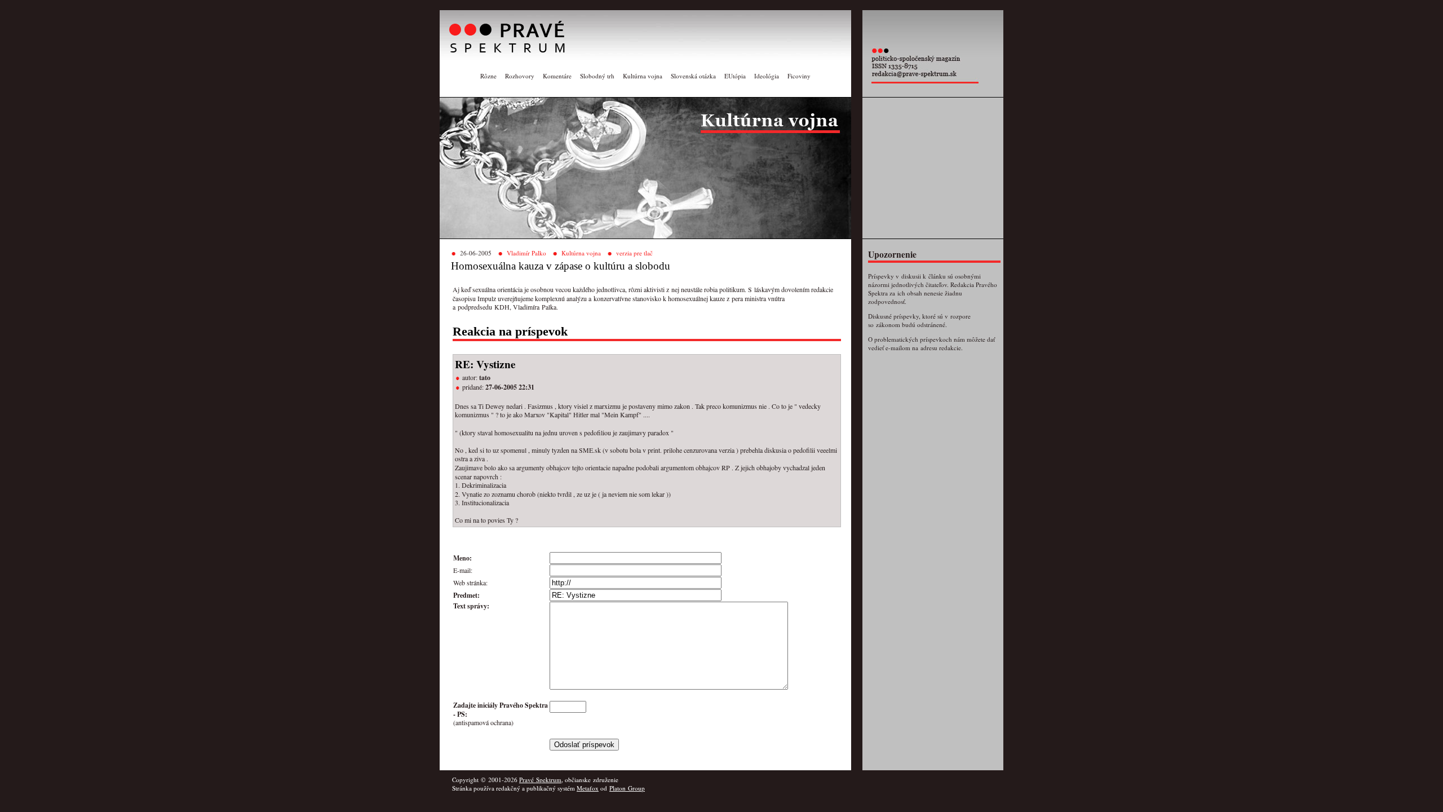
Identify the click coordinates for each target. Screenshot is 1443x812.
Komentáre (557, 76)
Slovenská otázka (693, 76)
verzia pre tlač (634, 253)
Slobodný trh (597, 76)
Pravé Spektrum (540, 779)
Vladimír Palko (526, 253)
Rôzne (488, 76)
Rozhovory (519, 76)
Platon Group (627, 788)
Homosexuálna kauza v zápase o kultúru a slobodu (560, 266)
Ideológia (766, 76)
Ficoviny (799, 76)
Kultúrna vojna (642, 76)
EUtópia (735, 76)
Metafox (588, 788)
